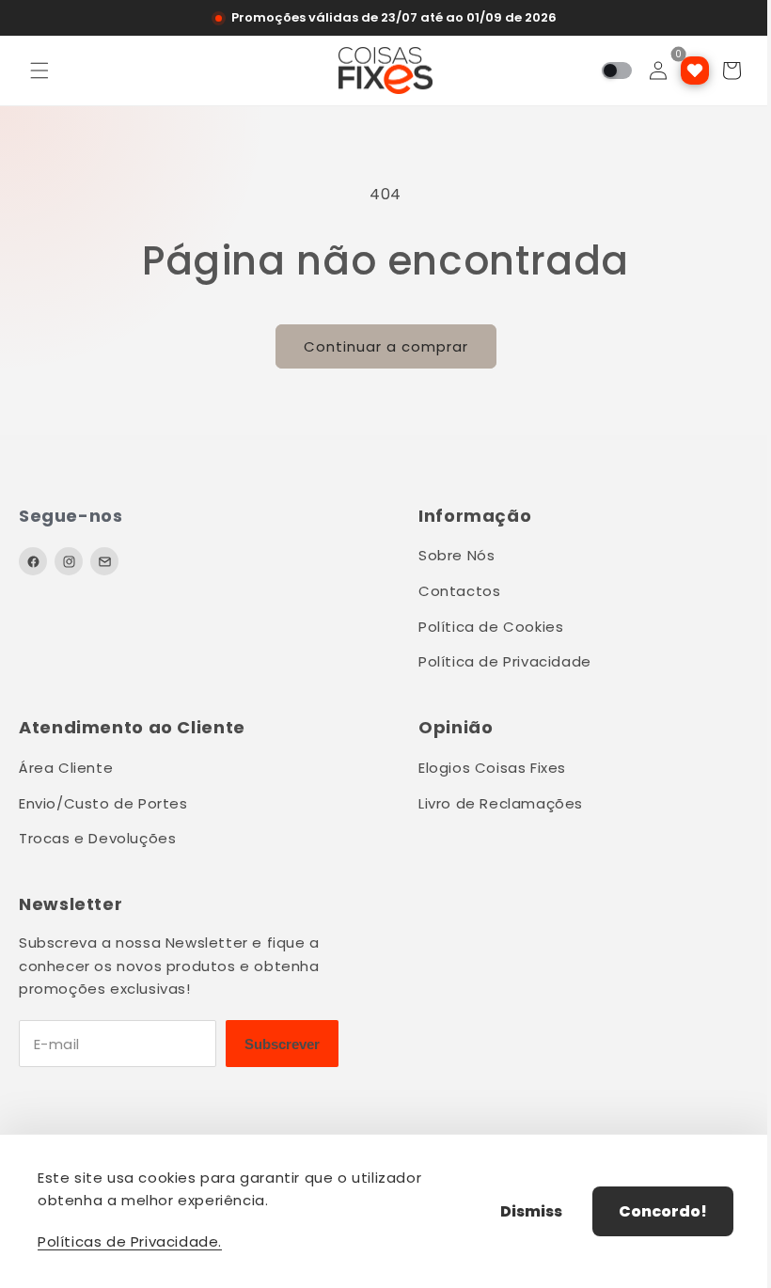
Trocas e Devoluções (97, 838)
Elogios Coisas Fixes (492, 768)
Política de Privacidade (504, 661)
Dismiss (517, 1211)
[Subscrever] (282, 1043)
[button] (39, 70)
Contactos (459, 591)
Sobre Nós (456, 555)
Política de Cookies (490, 626)
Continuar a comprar (378, 346)
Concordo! (649, 1211)
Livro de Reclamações (500, 803)
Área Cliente (66, 768)
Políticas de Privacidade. (130, 1241)
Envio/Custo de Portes (103, 803)
